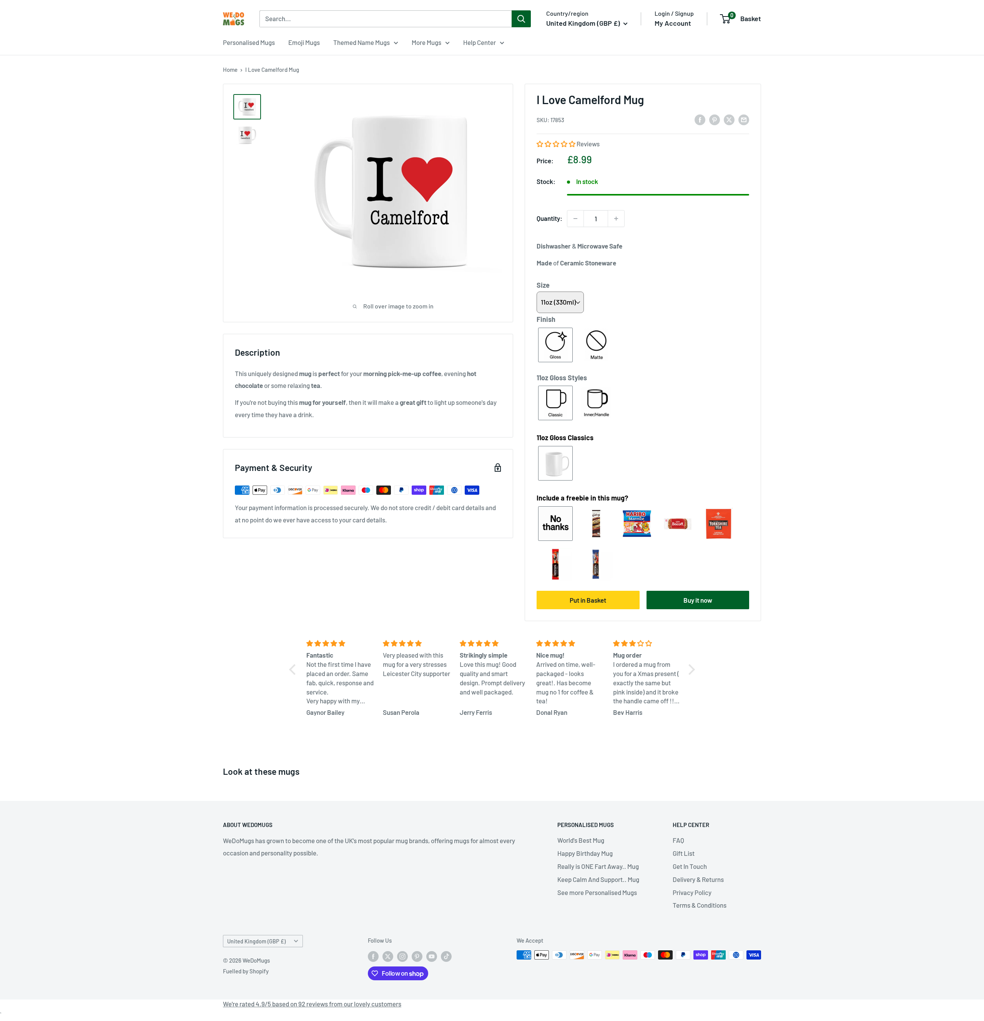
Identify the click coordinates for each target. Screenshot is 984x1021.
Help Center (479, 42)
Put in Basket (588, 600)
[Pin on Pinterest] (714, 119)
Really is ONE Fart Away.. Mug (598, 866)
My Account (673, 23)
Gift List (684, 853)
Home (230, 69)
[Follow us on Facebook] (373, 956)
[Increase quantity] (616, 218)
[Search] (521, 18)
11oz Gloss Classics (565, 437)
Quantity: (549, 218)
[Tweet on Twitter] (729, 119)
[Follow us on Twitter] (387, 956)
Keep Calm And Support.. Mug (598, 879)
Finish (546, 319)
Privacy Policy (692, 892)
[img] (340, 643)
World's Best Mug (580, 840)
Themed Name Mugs (361, 42)
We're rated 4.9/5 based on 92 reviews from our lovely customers (312, 1004)
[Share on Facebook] (700, 119)
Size (543, 285)
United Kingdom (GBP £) (256, 941)
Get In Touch (690, 866)
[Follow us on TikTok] (446, 956)
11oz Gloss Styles (562, 377)
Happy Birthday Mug (585, 853)
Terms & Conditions (699, 905)
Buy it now (697, 600)
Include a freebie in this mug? (582, 498)
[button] (557, 144)
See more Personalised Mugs (597, 892)
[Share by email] (743, 119)
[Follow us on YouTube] (431, 956)
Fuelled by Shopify (246, 971)
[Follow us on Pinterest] (417, 956)
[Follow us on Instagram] (402, 956)
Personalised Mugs (249, 42)
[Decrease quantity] (575, 218)
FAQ (678, 840)
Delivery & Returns (698, 879)
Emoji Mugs (304, 42)
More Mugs (426, 42)
